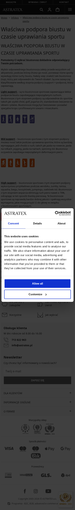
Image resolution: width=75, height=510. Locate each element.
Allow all (37, 283)
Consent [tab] (13, 223)
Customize (35, 294)
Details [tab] (37, 223)
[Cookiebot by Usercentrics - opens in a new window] (55, 213)
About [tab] (62, 223)
